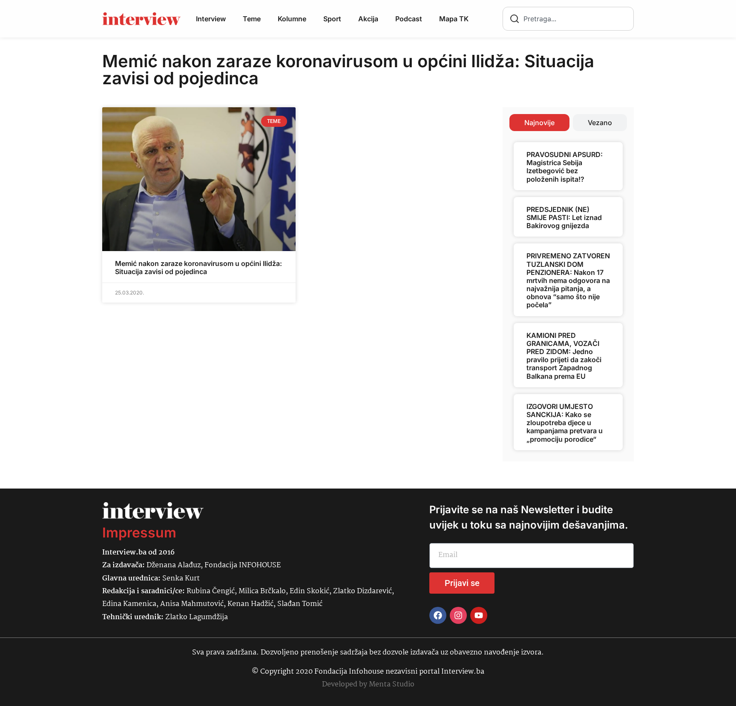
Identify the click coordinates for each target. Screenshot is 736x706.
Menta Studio (391, 684)
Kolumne (292, 18)
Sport (332, 18)
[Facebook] (437, 615)
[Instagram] (458, 615)
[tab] (539, 122)
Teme (252, 18)
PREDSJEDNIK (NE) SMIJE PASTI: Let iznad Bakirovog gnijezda (564, 217)
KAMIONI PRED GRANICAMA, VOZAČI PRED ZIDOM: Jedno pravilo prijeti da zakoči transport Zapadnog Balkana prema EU (563, 355)
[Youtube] (478, 615)
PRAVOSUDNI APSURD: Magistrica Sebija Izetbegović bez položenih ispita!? (564, 166)
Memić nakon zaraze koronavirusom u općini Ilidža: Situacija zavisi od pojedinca (198, 267)
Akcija (368, 18)
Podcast (408, 18)
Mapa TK (454, 18)
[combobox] (568, 19)
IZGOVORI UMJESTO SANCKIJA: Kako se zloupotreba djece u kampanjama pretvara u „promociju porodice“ (564, 422)
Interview (211, 18)
